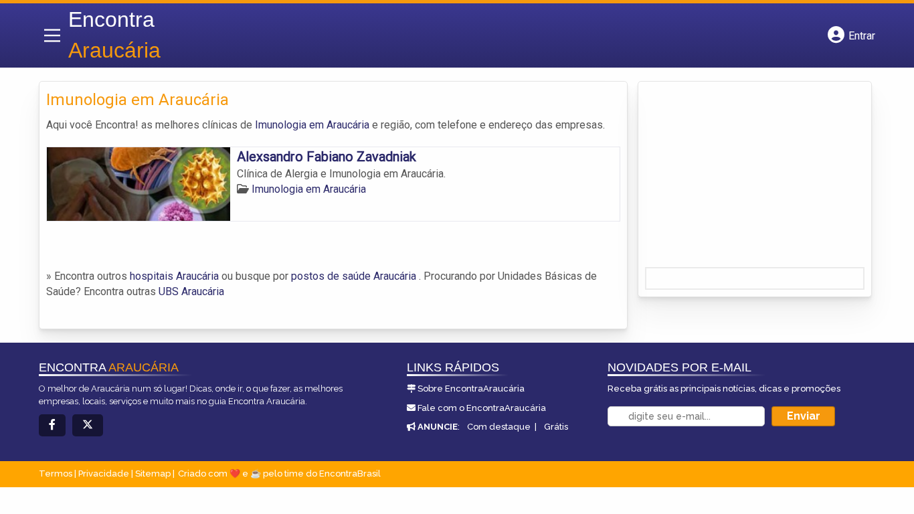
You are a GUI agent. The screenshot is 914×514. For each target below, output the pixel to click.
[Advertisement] (745, 178)
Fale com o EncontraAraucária (482, 408)
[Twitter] (87, 425)
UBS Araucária (191, 291)
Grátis (556, 427)
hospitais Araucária (174, 276)
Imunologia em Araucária (312, 124)
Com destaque (499, 427)
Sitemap (153, 473)
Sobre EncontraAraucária (471, 388)
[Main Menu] (52, 35)
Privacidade (103, 473)
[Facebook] (52, 425)
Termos (55, 473)
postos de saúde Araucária (353, 276)
